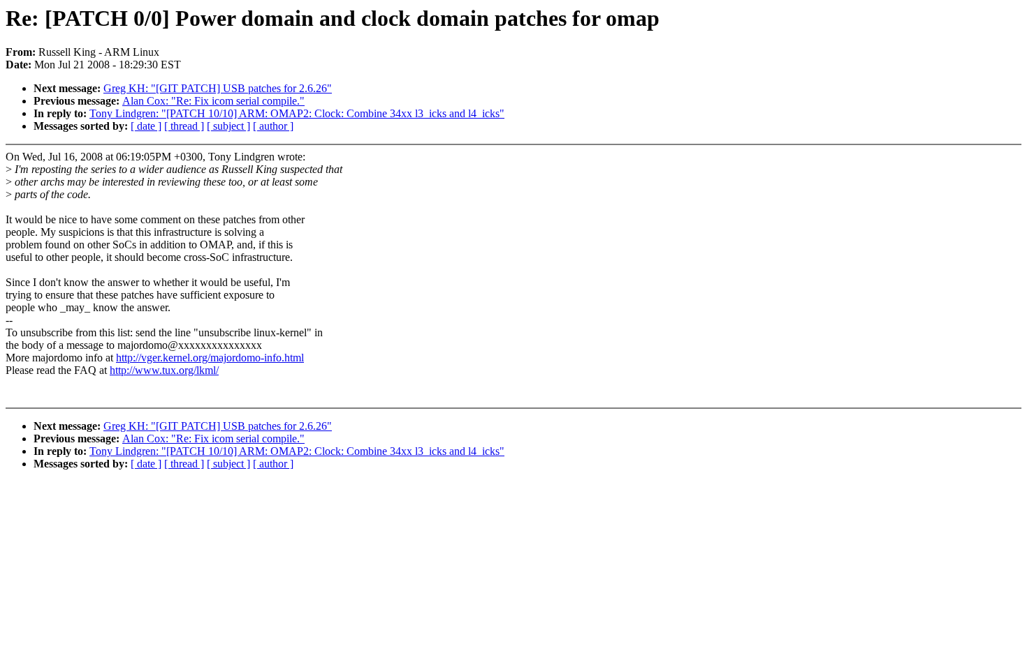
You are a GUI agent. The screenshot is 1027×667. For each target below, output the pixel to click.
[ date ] (146, 126)
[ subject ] (228, 126)
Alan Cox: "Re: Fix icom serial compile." (213, 101)
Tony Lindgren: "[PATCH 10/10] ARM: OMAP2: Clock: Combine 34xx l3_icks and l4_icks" (296, 113)
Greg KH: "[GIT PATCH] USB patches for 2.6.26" (217, 88)
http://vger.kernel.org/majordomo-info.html (210, 358)
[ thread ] (184, 126)
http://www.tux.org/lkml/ (164, 370)
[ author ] (273, 126)
